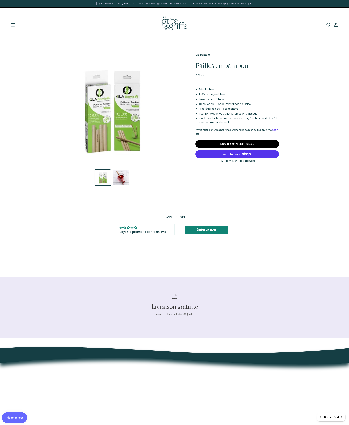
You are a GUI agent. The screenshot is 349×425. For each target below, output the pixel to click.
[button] (328, 25)
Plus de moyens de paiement (237, 161)
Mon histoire (260, 374)
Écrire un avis (206, 230)
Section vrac (260, 368)
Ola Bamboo (203, 55)
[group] (174, 3)
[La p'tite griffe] (174, 24)
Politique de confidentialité (270, 385)
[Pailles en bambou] (103, 177)
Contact (258, 379)
